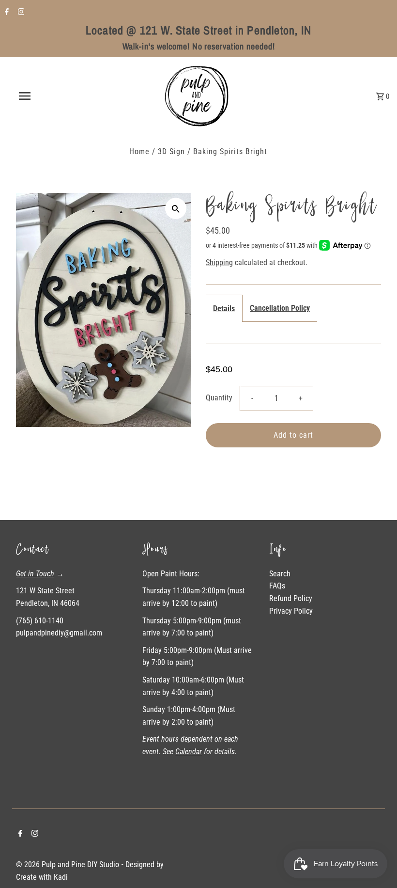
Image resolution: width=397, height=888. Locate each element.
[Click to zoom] (175, 208)
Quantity (219, 397)
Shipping (219, 262)
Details (224, 308)
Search (279, 573)
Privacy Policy (291, 611)
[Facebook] (5, 12)
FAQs (277, 585)
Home (139, 151)
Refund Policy (290, 598)
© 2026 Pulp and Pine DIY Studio (68, 864)
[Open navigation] (45, 96)
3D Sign (171, 151)
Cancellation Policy (280, 308)
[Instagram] (20, 12)
